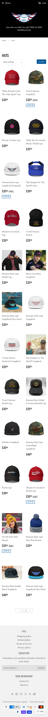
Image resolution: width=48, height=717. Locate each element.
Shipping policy (24, 636)
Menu (7, 3)
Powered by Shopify (37, 702)
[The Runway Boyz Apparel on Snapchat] (30, 694)
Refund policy (24, 640)
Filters (41, 62)
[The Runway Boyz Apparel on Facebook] (16, 694)
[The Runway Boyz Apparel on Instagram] (25, 694)
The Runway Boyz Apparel (17, 702)
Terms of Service (24, 644)
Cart (44, 3)
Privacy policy (24, 647)
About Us (24, 685)
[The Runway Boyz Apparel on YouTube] (34, 694)
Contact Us (24, 681)
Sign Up (41, 668)
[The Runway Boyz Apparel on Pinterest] (21, 694)
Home (4, 41)
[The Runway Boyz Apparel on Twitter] (12, 694)
